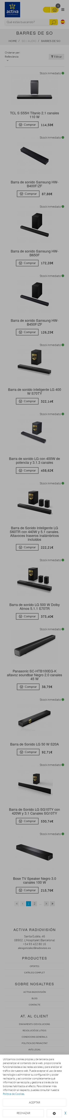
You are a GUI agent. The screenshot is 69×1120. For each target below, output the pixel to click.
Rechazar (23, 1113)
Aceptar (34, 1102)
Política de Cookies (13, 1094)
